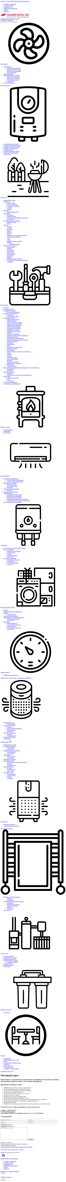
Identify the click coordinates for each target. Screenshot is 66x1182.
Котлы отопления (9, 549)
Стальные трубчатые (12, 562)
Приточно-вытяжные (13, 80)
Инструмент (7, 376)
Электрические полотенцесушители (14, 901)
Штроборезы (10, 364)
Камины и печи (5, 427)
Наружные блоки (12, 484)
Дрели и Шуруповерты (13, 334)
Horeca (2, 1055)
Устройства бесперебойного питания (17, 218)
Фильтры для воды (6, 1009)
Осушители (4, 821)
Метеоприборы (5, 672)
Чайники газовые (15, 244)
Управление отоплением (14, 551)
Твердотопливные (12, 555)
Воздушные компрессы (13, 312)
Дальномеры (10, 369)
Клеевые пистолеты (12, 337)
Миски (9, 234)
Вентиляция (4, 64)
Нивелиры (10, 370)
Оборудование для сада (10, 245)
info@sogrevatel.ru (25, 1)
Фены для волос (8, 1065)
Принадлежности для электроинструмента (19, 351)
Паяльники (10, 343)
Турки (8, 239)
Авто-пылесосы (11, 626)
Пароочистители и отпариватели (13, 611)
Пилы (8, 345)
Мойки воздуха (11, 730)
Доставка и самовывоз (10, 4)
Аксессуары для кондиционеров (13, 502)
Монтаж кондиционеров (10, 8)
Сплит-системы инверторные (15, 481)
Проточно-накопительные (11, 153)
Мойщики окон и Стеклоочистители (14, 617)
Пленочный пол (8, 963)
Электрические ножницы (14, 325)
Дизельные (10, 778)
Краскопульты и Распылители (15, 338)
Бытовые (9, 490)
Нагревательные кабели (10, 957)
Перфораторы (11, 344)
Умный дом (7, 201)
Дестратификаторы (9, 82)
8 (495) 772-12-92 (5, 1)
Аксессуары (10, 81)
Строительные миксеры (10, 382)
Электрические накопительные (12, 145)
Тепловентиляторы (9, 761)
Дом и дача (4, 197)
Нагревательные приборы (11, 960)
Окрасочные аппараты (13, 319)
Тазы (8, 238)
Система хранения (9, 309)
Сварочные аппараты (13, 316)
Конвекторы (7, 755)
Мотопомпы (10, 250)
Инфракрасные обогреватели (12, 750)
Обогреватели (4, 742)
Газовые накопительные (10, 148)
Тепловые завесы (8, 766)
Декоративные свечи (13, 212)
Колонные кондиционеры (14, 497)
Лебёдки (6, 307)
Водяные (9, 763)
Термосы (9, 226)
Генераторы (10, 215)
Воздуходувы (10, 253)
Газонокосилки (11, 254)
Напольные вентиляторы (14, 69)
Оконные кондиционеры (10, 492)
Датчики (9, 209)
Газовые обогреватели (10, 746)
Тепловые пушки (8, 772)
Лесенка (9, 898)
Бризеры (9, 727)
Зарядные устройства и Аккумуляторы (17, 335)
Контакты (6, 11)
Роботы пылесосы (12, 623)
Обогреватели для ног (10, 744)
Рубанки (9, 354)
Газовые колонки (8, 150)
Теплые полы (4, 953)
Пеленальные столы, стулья (11, 1060)
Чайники (9, 242)
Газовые (9, 554)
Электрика (7, 213)
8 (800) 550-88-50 (15, 1)
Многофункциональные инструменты (17, 340)
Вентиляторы (7, 66)
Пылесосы (7, 622)
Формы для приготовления (14, 241)
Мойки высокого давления (14, 258)
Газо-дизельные (11, 774)
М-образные (10, 908)
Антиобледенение (9, 956)
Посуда (6, 225)
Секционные (10, 561)
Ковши (9, 231)
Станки (9, 356)
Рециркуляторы (11, 724)
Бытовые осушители (9, 824)
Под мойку (7, 1012)
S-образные (10, 903)
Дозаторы (6, 1064)
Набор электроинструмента (14, 323)
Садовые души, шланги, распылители (17, 260)
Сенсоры (9, 207)
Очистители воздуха (9, 725)
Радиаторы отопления (10, 558)
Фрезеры (9, 360)
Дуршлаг (9, 228)
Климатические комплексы (14, 728)
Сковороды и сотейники (14, 237)
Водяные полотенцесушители (12, 897)
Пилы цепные (11, 247)
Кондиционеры (5, 476)
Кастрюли (10, 229)
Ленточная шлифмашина (14, 326)
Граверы (9, 332)
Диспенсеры (7, 1058)
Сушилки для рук (9, 1067)
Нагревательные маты (10, 959)
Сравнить (11, 19)
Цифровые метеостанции (11, 675)
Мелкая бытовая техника (7, 607)
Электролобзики (11, 366)
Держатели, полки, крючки (11, 1068)
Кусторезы (10, 256)
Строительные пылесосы (14, 624)
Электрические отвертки (14, 328)
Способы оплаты (8, 5)
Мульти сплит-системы (10, 483)
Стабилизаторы (11, 216)
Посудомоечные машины (11, 616)
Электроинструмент (9, 318)
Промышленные (11, 72)
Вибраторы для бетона (13, 329)
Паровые (9, 734)
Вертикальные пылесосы (14, 627)
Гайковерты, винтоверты (14, 331)
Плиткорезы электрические (14, 347)
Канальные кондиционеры (14, 494)
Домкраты (10, 373)
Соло (8, 379)
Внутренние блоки (12, 486)
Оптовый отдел (8, 7)
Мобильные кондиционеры (11, 489)
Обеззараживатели (9, 722)
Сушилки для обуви (12, 962)
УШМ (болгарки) (12, 321)
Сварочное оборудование (11, 313)
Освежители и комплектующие (12, 1063)
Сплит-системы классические (15, 480)
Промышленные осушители (11, 826)
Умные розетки (11, 203)
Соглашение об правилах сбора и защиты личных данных (17, 1147)
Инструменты (4, 305)
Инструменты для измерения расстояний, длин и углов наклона (21, 367)
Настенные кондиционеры (11, 478)
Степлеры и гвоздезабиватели (12, 383)
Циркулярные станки (13, 362)
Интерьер (6, 210)
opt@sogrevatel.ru (10, 1111)
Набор (9, 223)
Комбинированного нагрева (11, 151)
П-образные (10, 900)
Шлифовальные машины (14, 363)
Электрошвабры (11, 614)
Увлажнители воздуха (10, 733)
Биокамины (7, 431)
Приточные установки (13, 78)
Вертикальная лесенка (13, 904)
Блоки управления (12, 204)
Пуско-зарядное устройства (14, 322)
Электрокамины (8, 429)
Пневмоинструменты (10, 310)
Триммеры (10, 261)
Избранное (4, 19)
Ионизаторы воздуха (9, 737)
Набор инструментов (13, 378)
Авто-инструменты (9, 372)
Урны (5, 1061)
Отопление (4, 545)
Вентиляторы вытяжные (14, 68)
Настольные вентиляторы (14, 71)
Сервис (6, 10)
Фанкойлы (10, 487)
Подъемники (10, 350)
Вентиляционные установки (12, 75)
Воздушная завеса (9, 74)
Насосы (9, 257)
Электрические (11, 552)
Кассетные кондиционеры (14, 496)
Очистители (10, 731)
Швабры (6, 613)
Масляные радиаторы (10, 759)
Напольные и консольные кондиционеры (18, 500)
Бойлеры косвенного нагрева (12, 147)
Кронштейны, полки (9, 200)
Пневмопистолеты (12, 348)
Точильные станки (12, 357)
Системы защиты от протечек (12, 220)
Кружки (9, 232)
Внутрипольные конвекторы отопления (15, 548)
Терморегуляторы (9, 965)
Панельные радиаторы (13, 559)
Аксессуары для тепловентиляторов (17, 762)
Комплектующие (11, 222)
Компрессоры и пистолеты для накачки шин (19, 375)
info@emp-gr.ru (14, 1158)
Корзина (16, 19)
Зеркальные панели (12, 906)
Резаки (9, 353)
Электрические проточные (11, 144)
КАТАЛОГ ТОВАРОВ (7, 20)
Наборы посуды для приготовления (17, 235)
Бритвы (6, 610)
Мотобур (9, 248)
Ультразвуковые (11, 736)
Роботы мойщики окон (13, 619)
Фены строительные (12, 359)
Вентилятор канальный (13, 77)
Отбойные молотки (12, 341)
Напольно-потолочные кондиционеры (17, 499)
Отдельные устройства (13, 206)
